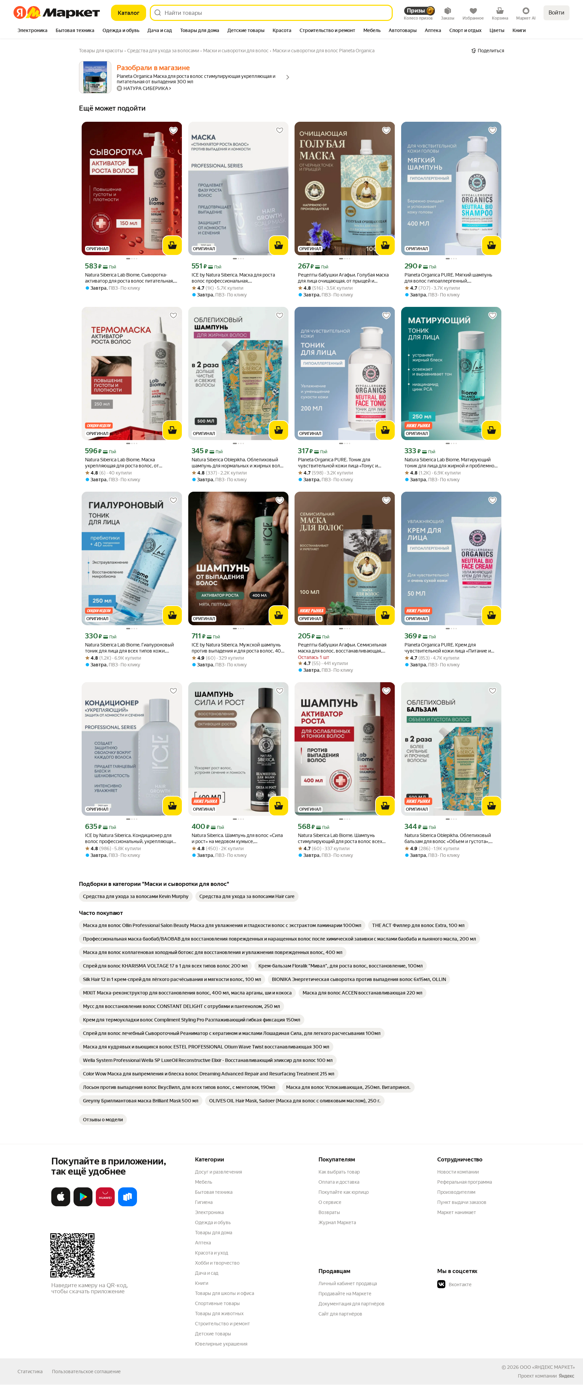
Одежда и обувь (213, 1222)
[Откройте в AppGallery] (105, 1205)
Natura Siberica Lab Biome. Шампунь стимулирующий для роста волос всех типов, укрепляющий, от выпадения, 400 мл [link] (343, 838)
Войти (556, 12)
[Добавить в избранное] (173, 130)
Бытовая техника (213, 1192)
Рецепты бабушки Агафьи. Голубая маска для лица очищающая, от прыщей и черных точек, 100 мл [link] (343, 278)
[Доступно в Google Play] (83, 1205)
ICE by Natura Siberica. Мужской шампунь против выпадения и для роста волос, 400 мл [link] (238, 648)
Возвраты (329, 1212)
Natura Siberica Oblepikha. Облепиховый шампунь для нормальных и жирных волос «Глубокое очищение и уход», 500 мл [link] (238, 463)
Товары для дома (213, 1232)
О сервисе (329, 1202)
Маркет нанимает (456, 1212)
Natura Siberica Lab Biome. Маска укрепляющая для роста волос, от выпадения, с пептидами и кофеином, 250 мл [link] (131, 463)
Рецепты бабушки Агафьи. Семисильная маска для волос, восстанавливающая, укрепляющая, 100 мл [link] (342, 648)
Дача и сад (206, 1273)
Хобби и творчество (217, 1263)
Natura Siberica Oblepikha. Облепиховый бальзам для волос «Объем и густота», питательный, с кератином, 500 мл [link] (448, 838)
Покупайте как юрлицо (343, 1192)
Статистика (30, 1371)
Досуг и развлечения (218, 1172)
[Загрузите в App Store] (60, 1205)
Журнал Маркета (337, 1222)
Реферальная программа (464, 1182)
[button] (484, 1284)
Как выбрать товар (339, 1172)
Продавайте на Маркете (344, 1293)
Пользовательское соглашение (86, 1371)
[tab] (32, 31)
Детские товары (213, 1333)
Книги (201, 1283)
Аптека (203, 1242)
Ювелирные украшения (221, 1344)
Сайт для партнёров (340, 1314)
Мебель (203, 1182)
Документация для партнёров (351, 1303)
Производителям (456, 1192)
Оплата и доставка (338, 1182)
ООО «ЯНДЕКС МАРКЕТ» (547, 1367)
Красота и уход (211, 1253)
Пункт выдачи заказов (462, 1202)
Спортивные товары (217, 1303)
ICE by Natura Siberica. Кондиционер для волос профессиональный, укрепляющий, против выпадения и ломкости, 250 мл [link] (130, 838)
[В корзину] (172, 245)
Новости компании (458, 1172)
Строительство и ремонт (222, 1323)
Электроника (209, 1212)
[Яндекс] (566, 1376)
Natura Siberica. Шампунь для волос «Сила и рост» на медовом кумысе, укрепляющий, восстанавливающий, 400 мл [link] (237, 838)
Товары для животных (219, 1313)
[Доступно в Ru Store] (127, 1205)
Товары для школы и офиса (224, 1293)
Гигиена (204, 1202)
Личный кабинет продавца (347, 1283)
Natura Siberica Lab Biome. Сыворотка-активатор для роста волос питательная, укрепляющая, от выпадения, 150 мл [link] (129, 278)
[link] (136, 896)
